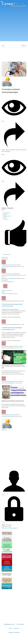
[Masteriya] (7, 562)
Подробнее (4, 429)
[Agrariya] (7, 533)
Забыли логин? (5, 528)
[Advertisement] (14, 25)
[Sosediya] (7, 574)
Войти (3, 154)
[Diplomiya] (7, 545)
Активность (5, 293)
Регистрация (9, 524)
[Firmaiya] (7, 556)
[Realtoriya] (7, 568)
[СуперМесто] (14, 4)
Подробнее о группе (12, 293)
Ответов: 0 (4, 268)
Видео (5, 214)
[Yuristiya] (7, 586)
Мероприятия (7, 216)
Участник (6, 219)
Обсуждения (6, 213)
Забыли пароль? (14, 528)
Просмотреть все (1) (7, 290)
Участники (4, 281)
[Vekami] (7, 580)
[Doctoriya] (7, 550)
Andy (18, 266)
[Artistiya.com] (7, 539)
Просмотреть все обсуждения (9, 278)
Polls (4, 217)
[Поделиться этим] (14, 146)
